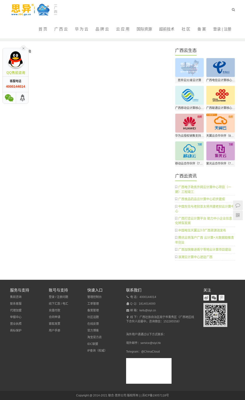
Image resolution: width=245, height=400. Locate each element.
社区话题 (93, 317)
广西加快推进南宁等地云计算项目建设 (204, 249)
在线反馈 (93, 324)
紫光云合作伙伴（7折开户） (220, 163)
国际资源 (144, 29)
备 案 (201, 29)
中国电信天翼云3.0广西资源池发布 (202, 230)
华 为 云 (81, 29)
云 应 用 (122, 29)
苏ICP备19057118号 (155, 395)
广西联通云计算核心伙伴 (220, 108)
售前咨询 (16, 297)
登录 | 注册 (222, 29)
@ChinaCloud (150, 351)
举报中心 (16, 317)
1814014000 (147, 303)
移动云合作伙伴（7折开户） (189, 163)
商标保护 (16, 330)
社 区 (186, 29)
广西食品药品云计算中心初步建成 (201, 199)
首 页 (43, 29)
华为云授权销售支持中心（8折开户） (189, 135)
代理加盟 (16, 310)
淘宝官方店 (94, 337)
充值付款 (54, 310)
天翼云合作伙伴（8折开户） (220, 135)
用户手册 (54, 330)
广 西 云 (61, 29)
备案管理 (93, 310)
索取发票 (54, 324)
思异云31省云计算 (189, 80)
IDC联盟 (92, 344)
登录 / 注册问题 (58, 297)
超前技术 (166, 29)
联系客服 (16, 303)
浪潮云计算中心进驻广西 (195, 257)
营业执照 (16, 324)
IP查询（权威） (97, 350)
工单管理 (93, 303)
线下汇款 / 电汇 (58, 303)
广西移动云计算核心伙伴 (189, 108)
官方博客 (93, 330)
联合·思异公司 (117, 395)
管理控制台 (94, 297)
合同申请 (54, 317)
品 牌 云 (102, 29)
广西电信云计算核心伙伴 (220, 80)
